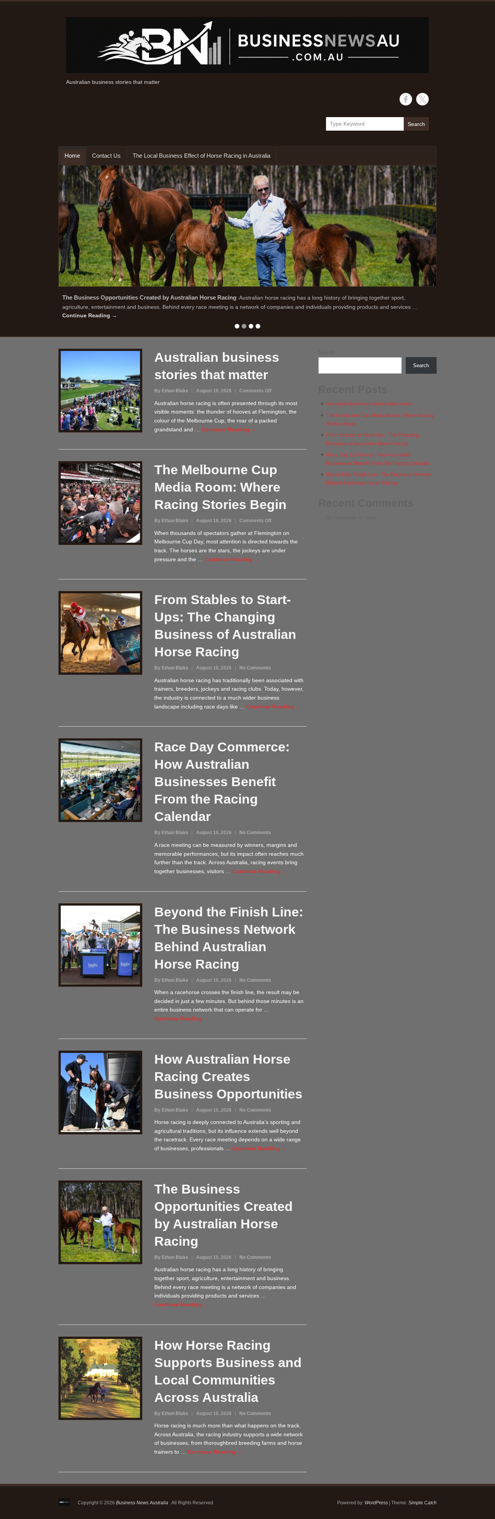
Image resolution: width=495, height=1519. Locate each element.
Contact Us (106, 155)
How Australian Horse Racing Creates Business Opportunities (228, 1076)
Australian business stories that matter (369, 404)
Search (416, 124)
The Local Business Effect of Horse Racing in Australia (201, 155)
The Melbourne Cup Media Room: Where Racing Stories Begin (220, 487)
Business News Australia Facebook (405, 99)
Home (72, 155)
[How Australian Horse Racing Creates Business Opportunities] (247, 225)
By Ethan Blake (171, 390)
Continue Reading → (89, 315)
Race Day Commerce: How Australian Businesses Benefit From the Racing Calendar (222, 781)
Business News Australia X (422, 99)
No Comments (255, 668)
